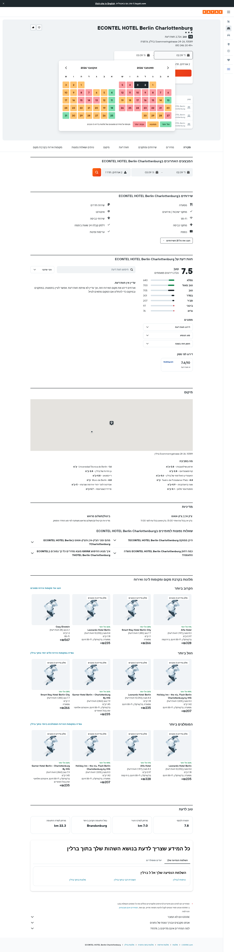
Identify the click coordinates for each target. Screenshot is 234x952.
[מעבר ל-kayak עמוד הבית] (213, 12)
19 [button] (122, 100)
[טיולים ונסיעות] (228, 60)
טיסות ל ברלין (179, 879)
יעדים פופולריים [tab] (154, 860)
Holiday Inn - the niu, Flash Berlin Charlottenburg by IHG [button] (174, 696)
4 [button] (130, 84)
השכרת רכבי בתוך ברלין (125, 879)
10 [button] (137, 92)
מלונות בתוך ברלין (77, 879)
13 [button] (168, 100)
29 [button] (152, 115)
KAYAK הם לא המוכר (179, 916)
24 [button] (137, 107)
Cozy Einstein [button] (63, 626)
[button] (3, 3)
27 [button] (168, 115)
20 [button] (168, 107)
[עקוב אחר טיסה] (228, 51)
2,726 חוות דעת (173, 36)
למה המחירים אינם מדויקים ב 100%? (170, 928)
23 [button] (145, 107)
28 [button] (160, 115)
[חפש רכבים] (228, 35)
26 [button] (122, 107)
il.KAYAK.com (187, 945)
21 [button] (160, 107)
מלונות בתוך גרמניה (146, 945)
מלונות (175, 945)
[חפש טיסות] (228, 22)
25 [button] (129, 107)
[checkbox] (177, 364)
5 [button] (122, 84)
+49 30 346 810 (184, 45)
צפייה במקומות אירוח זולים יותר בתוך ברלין (52, 652)
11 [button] (130, 92)
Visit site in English (105, 3)
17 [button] (137, 100)
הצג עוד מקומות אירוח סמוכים (45, 588)
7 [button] (160, 92)
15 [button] (153, 100)
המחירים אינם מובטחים (128, 907)
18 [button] (130, 100)
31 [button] (66, 115)
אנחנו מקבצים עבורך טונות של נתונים (170, 922)
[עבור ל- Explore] (228, 44)
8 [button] (153, 92)
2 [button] (145, 84)
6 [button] (168, 92)
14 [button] (160, 100)
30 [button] (145, 115)
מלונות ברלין (129, 945)
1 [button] (152, 84)
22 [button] (152, 107)
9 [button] (145, 92)
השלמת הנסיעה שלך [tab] (177, 860)
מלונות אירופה (163, 945)
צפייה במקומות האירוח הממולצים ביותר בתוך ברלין (56, 724)
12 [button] (122, 92)
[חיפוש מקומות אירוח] (228, 28)
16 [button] (145, 100)
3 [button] (137, 84)
